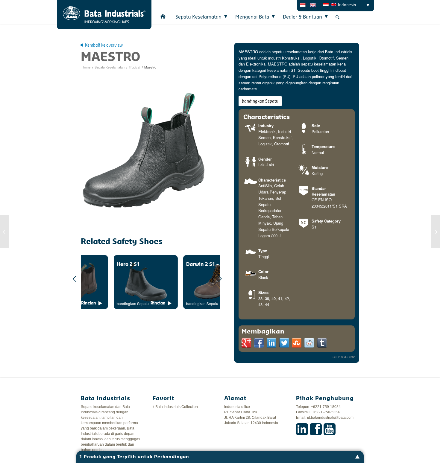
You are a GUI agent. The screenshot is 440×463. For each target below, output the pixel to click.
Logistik (265, 144)
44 (267, 304)
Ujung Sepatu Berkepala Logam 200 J (273, 229)
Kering (317, 173)
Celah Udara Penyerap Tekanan (272, 192)
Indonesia (347, 5)
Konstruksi (282, 137)
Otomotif (281, 144)
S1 (314, 227)
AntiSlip (265, 185)
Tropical (134, 67)
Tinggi (263, 256)
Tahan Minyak (270, 220)
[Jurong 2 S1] (4, 231)
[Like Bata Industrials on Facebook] (316, 429)
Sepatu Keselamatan (110, 67)
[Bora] (435, 231)
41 (280, 298)
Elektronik (267, 131)
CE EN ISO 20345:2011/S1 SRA (329, 203)
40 (273, 298)
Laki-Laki (266, 164)
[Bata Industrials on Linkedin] (302, 429)
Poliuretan (320, 131)
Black (263, 277)
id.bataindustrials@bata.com (330, 417)
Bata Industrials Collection (176, 407)
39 (267, 298)
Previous (75, 279)
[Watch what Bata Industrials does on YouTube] (330, 429)
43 (260, 304)
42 (287, 298)
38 (260, 298)
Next (220, 279)
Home (86, 67)
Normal (318, 152)
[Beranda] (163, 16)
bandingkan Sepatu (260, 101)
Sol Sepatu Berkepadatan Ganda (270, 207)
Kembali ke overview (104, 45)
